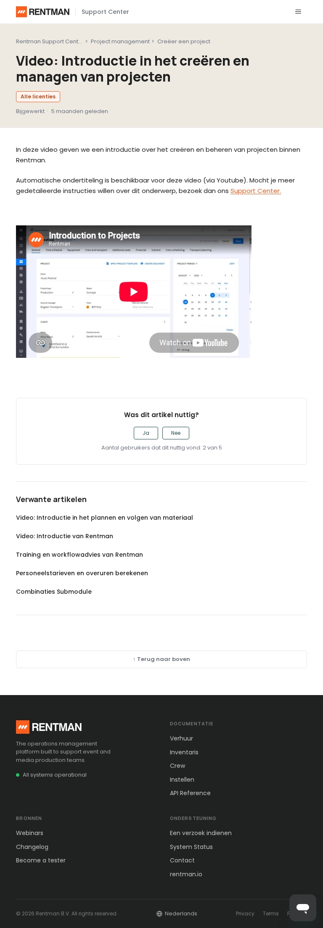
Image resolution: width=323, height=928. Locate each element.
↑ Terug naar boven (161, 659)
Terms (271, 913)
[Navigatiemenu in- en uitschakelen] (298, 12)
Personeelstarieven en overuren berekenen (82, 573)
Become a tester (41, 860)
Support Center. (255, 190)
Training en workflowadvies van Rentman (79, 554)
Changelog (32, 847)
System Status (191, 847)
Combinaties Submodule (54, 591)
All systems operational (55, 775)
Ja (146, 432)
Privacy (245, 913)
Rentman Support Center (50, 41)
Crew (177, 765)
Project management (120, 41)
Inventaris (184, 752)
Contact (182, 860)
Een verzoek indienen (201, 833)
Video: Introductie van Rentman (64, 536)
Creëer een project (183, 41)
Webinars (29, 833)
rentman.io (186, 874)
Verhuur (181, 738)
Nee (175, 432)
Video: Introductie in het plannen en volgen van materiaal (104, 517)
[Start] (42, 11)
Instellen (182, 779)
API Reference (190, 793)
